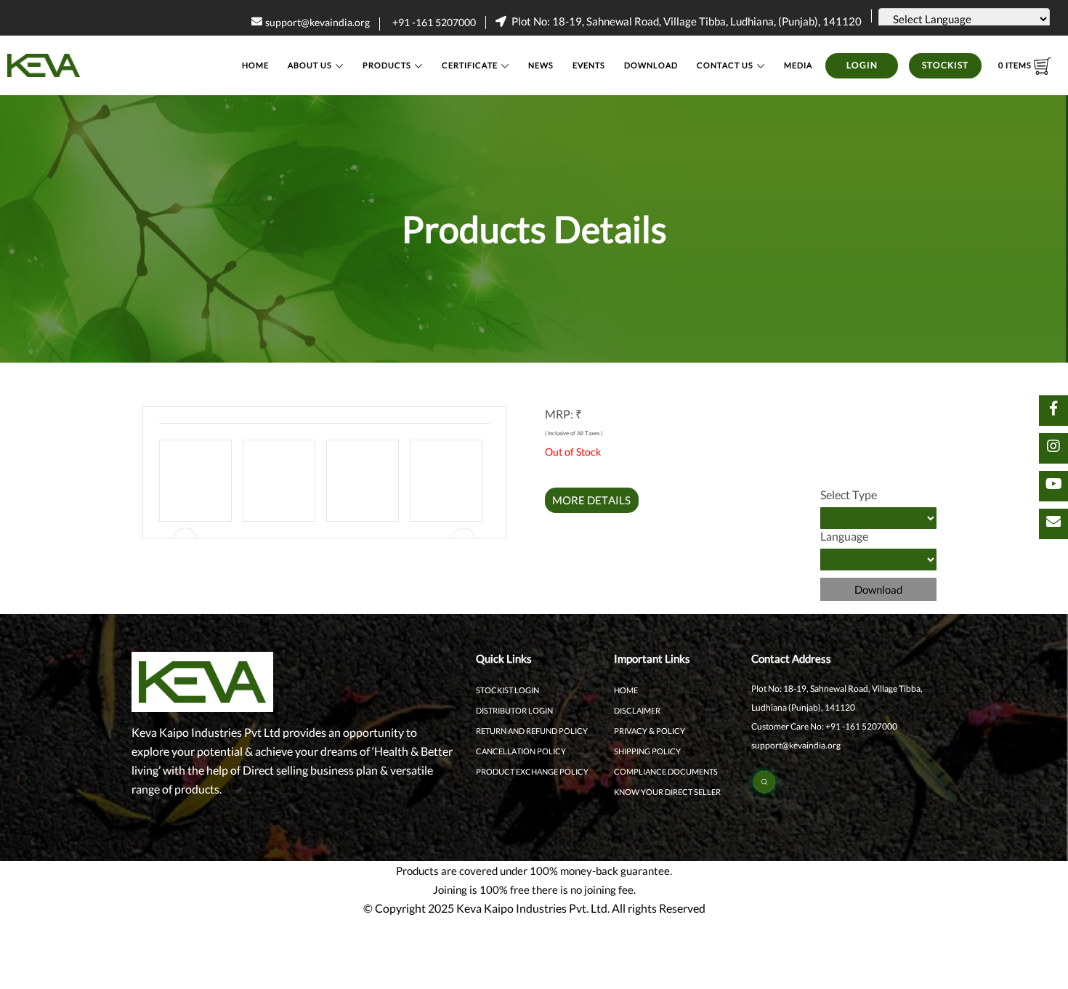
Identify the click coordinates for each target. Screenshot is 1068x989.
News (541, 65)
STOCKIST (945, 65)
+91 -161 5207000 (434, 22)
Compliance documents (666, 771)
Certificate (470, 65)
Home (255, 65)
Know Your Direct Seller (667, 791)
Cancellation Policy (521, 751)
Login (862, 65)
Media (798, 65)
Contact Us (725, 65)
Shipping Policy (647, 751)
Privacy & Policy (649, 730)
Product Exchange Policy (532, 771)
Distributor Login (514, 710)
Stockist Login (507, 690)
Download (651, 65)
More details (591, 499)
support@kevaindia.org (317, 22)
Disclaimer (637, 710)
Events (589, 65)
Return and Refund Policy (532, 730)
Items (1016, 65)
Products (387, 65)
